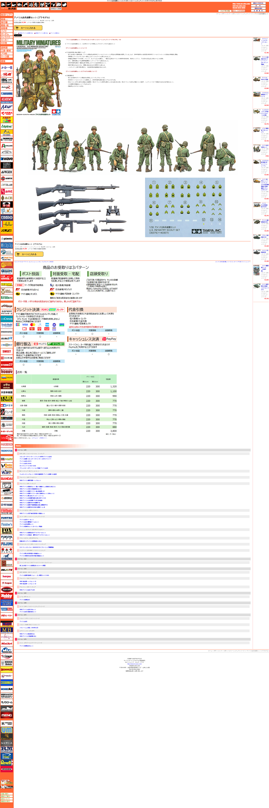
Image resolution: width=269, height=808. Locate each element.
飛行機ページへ (7, 22)
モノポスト (7, 709)
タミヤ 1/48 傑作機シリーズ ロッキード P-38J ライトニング (232, 262)
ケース (58, 4)
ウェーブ (7, 159)
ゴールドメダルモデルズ (7, 291)
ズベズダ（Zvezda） (7, 377)
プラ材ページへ (7, 53)
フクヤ (7, 537)
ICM (21, 453)
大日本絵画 (7, 392)
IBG (7, 80)
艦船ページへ (7, 25)
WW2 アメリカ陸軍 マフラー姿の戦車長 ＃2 (32, 491)
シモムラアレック (7, 345)
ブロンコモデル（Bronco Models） (7, 557)
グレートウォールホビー (7, 271)
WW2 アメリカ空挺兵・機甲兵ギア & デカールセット (35, 535)
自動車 (19, 4)
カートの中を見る (239, 11)
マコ (7, 624)
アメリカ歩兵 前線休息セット (28, 611)
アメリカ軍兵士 (55, 33)
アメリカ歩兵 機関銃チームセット (29, 522)
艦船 (14, 4)
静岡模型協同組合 (7, 332)
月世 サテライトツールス (7, 278)
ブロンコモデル (24, 538)
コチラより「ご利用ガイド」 (40, 438)
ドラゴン (7, 444)
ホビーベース (7, 602)
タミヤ (17, 247)
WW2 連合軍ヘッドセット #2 (28, 584)
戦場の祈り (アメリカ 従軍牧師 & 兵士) (31, 541)
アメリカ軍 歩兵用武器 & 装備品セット (31, 553)
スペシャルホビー (7, 371)
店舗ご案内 (7, 794)
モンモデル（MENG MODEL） (7, 715)
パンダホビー (7, 485)
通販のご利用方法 (258, 3)
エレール (7, 224)
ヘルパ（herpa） (7, 576)
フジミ (21, 643)
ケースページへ (7, 56)
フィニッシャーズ (7, 524)
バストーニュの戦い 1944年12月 (29, 627)
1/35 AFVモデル (33, 538)
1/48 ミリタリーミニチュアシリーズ (34, 606)
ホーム (210, 651)
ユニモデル (7, 723)
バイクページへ (7, 31)
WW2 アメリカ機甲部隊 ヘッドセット (30, 480)
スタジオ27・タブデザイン (7, 364)
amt (7, 191)
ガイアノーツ (7, 239)
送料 (258, 6)
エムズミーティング (7, 787)
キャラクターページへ (7, 37)
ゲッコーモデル (24, 510)
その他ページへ (7, 43)
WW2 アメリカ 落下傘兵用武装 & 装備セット (32, 513)
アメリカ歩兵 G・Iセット (27, 519)
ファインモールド (25, 562)
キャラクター (31, 4)
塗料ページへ (7, 47)
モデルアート (7, 689)
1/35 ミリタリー (33, 510)
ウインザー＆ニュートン (7, 152)
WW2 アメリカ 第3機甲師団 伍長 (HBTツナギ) (33, 498)
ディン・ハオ (7, 412)
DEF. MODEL (23, 572)
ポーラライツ (7, 589)
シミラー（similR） (7, 338)
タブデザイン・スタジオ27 (7, 399)
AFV (215, 651)
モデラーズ (7, 682)
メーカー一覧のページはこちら (7, 67)
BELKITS (7, 570)
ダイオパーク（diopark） (7, 386)
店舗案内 (258, 11)
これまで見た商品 (225, 11)
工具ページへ (7, 50)
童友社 (7, 418)
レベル (21, 596)
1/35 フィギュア (31, 483)
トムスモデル (7, 438)
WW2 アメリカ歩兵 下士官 (27, 590)
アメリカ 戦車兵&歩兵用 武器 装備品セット (32, 556)
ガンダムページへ (7, 34)
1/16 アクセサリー (32, 578)
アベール (7, 120)
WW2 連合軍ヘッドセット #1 (28, 581)
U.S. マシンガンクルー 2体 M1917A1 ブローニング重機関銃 (37, 547)
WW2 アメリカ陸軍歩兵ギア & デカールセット (33, 532)
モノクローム (7, 702)
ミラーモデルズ (7, 663)
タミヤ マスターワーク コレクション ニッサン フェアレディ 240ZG (34, 262)
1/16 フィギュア (32, 572)
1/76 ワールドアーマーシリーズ (33, 643)
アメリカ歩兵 (23, 621)
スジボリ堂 (7, 358)
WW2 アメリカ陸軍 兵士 (26, 33)
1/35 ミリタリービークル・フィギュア (33, 453)
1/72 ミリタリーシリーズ (32, 618)
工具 (47, 4)
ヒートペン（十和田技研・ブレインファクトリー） (7, 492)
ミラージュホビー (7, 656)
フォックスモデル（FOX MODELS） (7, 531)
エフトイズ (7, 211)
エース (7, 198)
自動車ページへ (7, 28)
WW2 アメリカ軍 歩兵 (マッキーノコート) (31, 496)
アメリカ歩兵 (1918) (25, 463)
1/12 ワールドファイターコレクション (41, 562)
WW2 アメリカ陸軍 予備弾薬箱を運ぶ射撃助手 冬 (34, 505)
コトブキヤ (7, 297)
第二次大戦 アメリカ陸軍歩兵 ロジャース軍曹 (32, 565)
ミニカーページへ (7, 40)
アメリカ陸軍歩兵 (25, 599)
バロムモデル (7, 472)
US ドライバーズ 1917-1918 (28, 466)
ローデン (7, 769)
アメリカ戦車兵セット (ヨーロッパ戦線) (31, 526)
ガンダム (36, 4)
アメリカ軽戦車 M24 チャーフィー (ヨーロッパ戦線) (264, 60)
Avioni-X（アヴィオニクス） (7, 87)
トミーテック (7, 431)
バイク (25, 4)
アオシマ (7, 94)
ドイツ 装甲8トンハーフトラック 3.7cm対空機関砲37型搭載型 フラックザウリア (265, 185)
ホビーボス (7, 609)
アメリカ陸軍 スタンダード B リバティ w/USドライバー (35, 459)
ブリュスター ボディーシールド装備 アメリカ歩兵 (34, 468)
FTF (7, 204)
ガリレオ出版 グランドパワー (7, 265)
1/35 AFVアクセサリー (38, 529)
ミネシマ (7, 650)
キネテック (7, 258)
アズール (7, 107)
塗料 (42, 4)
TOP (8, 9)
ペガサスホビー (7, 563)
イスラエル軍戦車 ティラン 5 (264, 94)
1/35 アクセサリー (32, 477)
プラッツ (7, 550)
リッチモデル (7, 756)
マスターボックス (25, 544)
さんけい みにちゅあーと (7, 312)
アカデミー (7, 100)
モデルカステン (7, 695)
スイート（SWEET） (7, 351)
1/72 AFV (31, 631)
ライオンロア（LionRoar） (7, 736)
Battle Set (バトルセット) (32, 624)
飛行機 (8, 4)
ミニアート (23, 550)
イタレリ (22, 618)
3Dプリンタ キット (34, 471)
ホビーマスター (7, 615)
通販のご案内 (7, 796)
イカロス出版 (7, 139)
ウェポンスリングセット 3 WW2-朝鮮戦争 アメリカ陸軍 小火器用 (38, 474)
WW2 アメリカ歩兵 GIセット (28, 609)
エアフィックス (24, 631)
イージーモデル (7, 133)
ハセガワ (7, 459)
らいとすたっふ (7, 743)
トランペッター (7, 451)
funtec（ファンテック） (7, 518)
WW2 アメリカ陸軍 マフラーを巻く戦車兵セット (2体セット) (37, 493)
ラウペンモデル (7, 749)
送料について (7, 799)
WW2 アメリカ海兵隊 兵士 (27, 634)
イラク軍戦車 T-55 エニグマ (264, 130)
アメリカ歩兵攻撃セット (27, 524)
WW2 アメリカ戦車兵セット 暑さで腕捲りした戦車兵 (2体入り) (37, 486)
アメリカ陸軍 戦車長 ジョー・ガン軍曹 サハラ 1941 (34, 575)
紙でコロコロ (7, 245)
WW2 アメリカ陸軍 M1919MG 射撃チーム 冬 (32, 507)
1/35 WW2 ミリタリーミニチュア (36, 550)
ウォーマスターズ (7, 165)
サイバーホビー (7, 306)
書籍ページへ (7, 61)
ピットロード (7, 505)
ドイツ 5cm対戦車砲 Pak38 (264, 205)
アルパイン (23, 477)
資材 (53, 4)
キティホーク (7, 252)
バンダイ (7, 479)
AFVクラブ (7, 185)
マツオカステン (7, 637)
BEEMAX (7, 498)
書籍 (64, 4)
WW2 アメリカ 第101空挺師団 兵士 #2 (31, 489)
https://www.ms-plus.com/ (134, 664)
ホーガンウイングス (7, 583)
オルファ (7, 230)
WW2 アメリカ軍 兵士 (42, 33)
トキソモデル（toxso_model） (7, 425)
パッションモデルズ (25, 529)
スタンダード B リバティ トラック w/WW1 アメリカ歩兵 (36, 456)
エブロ (7, 217)
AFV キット (27, 596)
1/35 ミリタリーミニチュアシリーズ (29, 20)
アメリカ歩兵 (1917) (25, 461)
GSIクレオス (7, 319)
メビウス (7, 669)
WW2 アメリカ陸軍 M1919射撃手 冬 (30, 502)
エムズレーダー (7, 782)
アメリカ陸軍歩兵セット (27, 646)
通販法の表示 (7, 801)
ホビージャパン (7, 596)
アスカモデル (7, 113)
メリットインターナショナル (7, 676)
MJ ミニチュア (24, 471)
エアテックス (7, 172)
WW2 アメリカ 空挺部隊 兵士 (28, 636)
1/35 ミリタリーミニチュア (38, 544)
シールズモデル (7, 325)
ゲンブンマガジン (7, 284)
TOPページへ (7, 14)
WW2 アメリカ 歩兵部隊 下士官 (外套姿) (31, 500)
